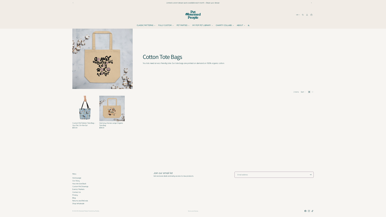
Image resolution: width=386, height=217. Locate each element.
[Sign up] (310, 175)
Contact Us (76, 192)
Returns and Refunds (80, 201)
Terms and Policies (193, 211)
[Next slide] (311, 3)
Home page (76, 178)
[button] (303, 92)
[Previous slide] (73, 3)
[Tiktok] (312, 211)
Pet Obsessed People (82, 211)
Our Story (76, 181)
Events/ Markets (78, 189)
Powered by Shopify (93, 211)
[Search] (303, 15)
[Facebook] (305, 211)
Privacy (75, 195)
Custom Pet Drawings (80, 186)
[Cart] (311, 15)
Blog (74, 198)
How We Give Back (79, 184)
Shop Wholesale (78, 204)
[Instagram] (309, 211)
